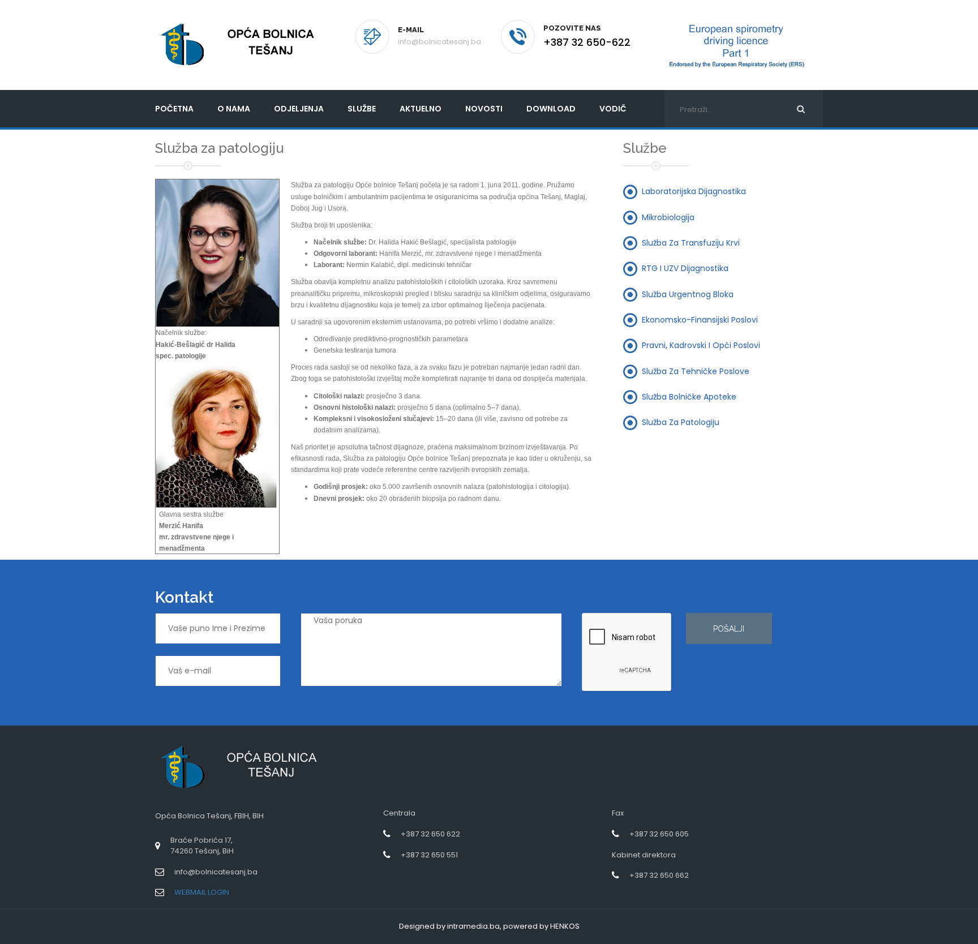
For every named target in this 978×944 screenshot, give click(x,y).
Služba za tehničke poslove (695, 370)
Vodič (613, 108)
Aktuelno (420, 108)
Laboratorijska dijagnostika (694, 191)
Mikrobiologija (668, 216)
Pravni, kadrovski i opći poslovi (701, 345)
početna (174, 108)
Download (551, 108)
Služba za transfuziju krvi (691, 242)
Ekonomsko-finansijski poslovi (700, 319)
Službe (362, 108)
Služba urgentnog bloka (688, 293)
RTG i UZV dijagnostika (685, 268)
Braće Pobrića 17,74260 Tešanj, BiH (202, 845)
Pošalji (728, 628)
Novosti (484, 108)
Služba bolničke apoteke (689, 396)
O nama (233, 108)
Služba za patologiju (680, 422)
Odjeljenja (299, 108)
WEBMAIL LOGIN (201, 892)
